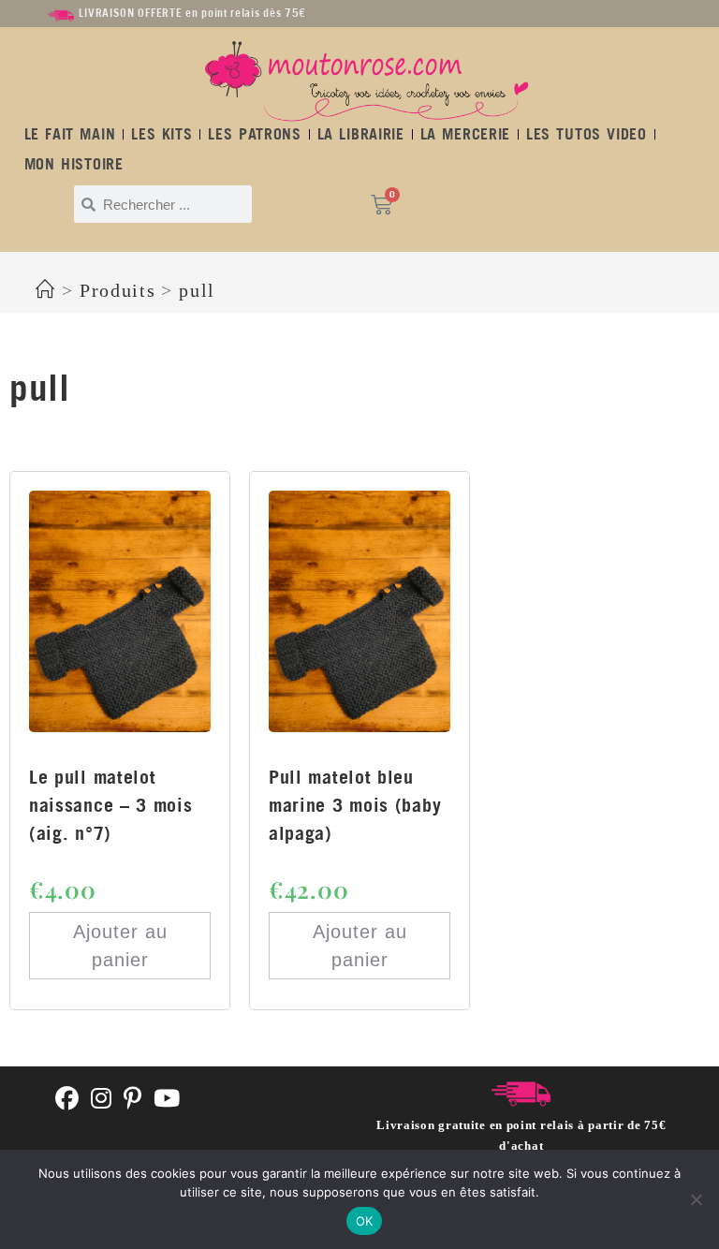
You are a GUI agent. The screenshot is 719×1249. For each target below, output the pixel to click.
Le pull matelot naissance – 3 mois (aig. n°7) (111, 805)
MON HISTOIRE (74, 163)
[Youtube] (167, 1100)
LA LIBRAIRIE (360, 134)
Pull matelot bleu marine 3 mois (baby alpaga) (355, 805)
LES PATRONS (254, 134)
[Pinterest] (133, 1100)
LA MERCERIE (465, 134)
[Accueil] (46, 290)
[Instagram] (101, 1100)
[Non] (695, 1199)
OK (365, 1220)
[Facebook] (67, 1100)
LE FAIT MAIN (70, 134)
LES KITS (161, 134)
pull (197, 290)
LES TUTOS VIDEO (586, 134)
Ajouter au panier (120, 945)
